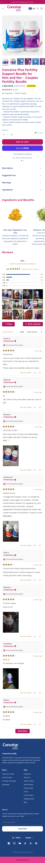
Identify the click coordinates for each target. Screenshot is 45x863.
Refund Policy (28, 784)
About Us (27, 777)
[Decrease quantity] (4, 134)
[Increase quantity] (11, 134)
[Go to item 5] (35, 61)
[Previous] (5, 2)
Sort (22, 332)
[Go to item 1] (5, 61)
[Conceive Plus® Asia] (14, 8)
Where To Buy (29, 781)
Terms (26, 791)
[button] (10, 89)
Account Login (7, 777)
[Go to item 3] (20, 61)
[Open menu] (3, 8)
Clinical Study (28, 788)
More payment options (23, 154)
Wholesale (5, 784)
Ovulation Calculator (9, 781)
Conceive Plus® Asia (25, 852)
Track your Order (8, 774)
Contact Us (27, 774)
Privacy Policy (28, 795)
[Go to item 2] (13, 61)
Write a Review (35, 324)
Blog (25, 802)
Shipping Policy (29, 799)
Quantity (5, 130)
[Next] (43, 2)
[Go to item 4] (28, 61)
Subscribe (22, 829)
